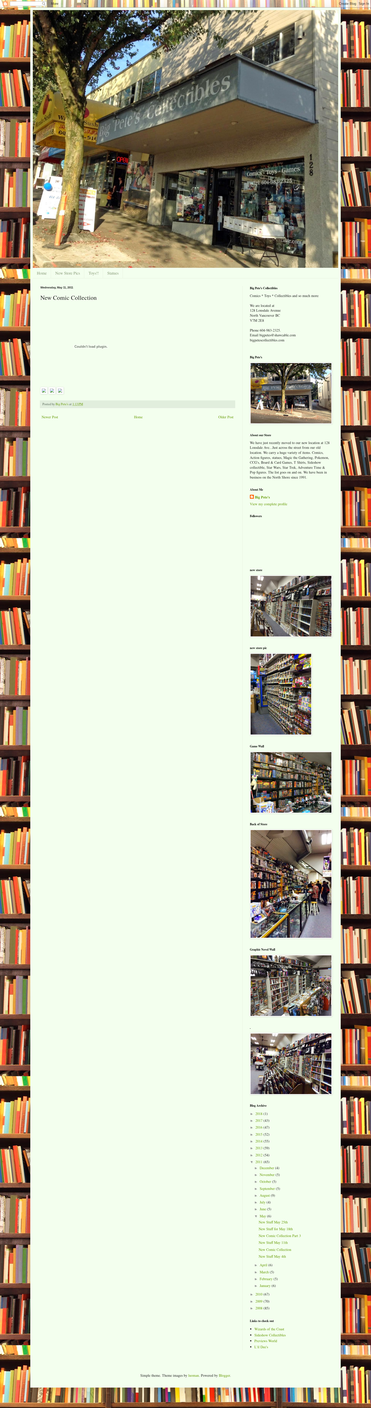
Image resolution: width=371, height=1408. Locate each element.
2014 (259, 1141)
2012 (259, 1155)
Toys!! (94, 273)
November (268, 1174)
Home (42, 273)
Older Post (225, 417)
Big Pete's (262, 497)
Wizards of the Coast (269, 1329)
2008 (259, 1308)
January (266, 1285)
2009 (259, 1301)
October (266, 1181)
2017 (259, 1120)
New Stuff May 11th (273, 1242)
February (267, 1278)
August (265, 1195)
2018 (259, 1113)
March (265, 1272)
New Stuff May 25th (273, 1222)
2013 (259, 1148)
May (263, 1216)
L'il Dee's (261, 1346)
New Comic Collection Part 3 (280, 1235)
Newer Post (50, 417)
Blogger (224, 1375)
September (268, 1188)
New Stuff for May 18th (276, 1228)
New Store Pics (67, 273)
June (263, 1209)
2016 (259, 1127)
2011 (259, 1161)
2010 (259, 1294)
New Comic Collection (275, 1249)
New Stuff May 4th (272, 1256)
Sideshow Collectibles (270, 1335)
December (267, 1167)
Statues (113, 273)
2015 (259, 1134)
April (264, 1265)
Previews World (265, 1340)
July (263, 1202)
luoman (193, 1375)
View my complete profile (268, 504)
